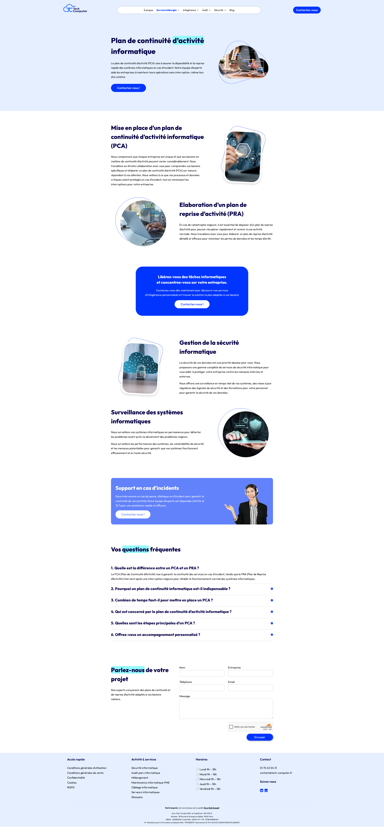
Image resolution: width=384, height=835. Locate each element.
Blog (232, 10)
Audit (205, 10)
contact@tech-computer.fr (276, 773)
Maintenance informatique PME (150, 782)
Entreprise (234, 667)
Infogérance (189, 10)
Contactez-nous (307, 10)
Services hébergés (166, 10)
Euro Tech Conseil (211, 808)
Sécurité (218, 10)
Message (184, 696)
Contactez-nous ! (128, 88)
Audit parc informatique (145, 773)
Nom (182, 667)
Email (231, 682)
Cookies (72, 782)
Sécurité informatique (144, 768)
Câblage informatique (144, 787)
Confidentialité (76, 777)
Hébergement (139, 777)
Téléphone (185, 682)
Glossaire (137, 797)
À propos (148, 10)
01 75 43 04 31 (268, 768)
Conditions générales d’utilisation (86, 768)
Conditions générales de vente (85, 773)
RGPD (71, 787)
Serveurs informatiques (145, 792)
